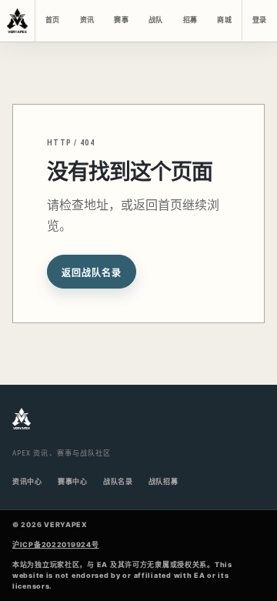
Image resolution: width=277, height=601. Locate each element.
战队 (155, 20)
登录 (259, 20)
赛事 (121, 20)
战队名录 (118, 481)
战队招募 (164, 481)
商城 (224, 20)
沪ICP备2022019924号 (55, 544)
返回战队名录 (92, 273)
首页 (52, 20)
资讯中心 (27, 481)
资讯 (87, 20)
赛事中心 (73, 481)
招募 (190, 20)
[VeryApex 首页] (17, 21)
